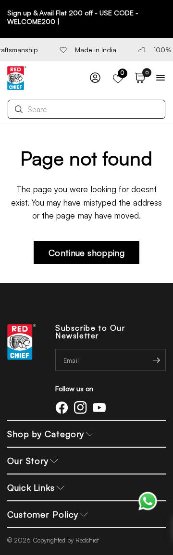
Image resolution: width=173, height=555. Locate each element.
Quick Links (31, 487)
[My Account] (95, 78)
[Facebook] (63, 407)
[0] (138, 78)
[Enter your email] (156, 360)
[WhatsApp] (148, 500)
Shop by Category (45, 433)
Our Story (28, 460)
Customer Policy (42, 514)
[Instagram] (82, 407)
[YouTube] (101, 407)
